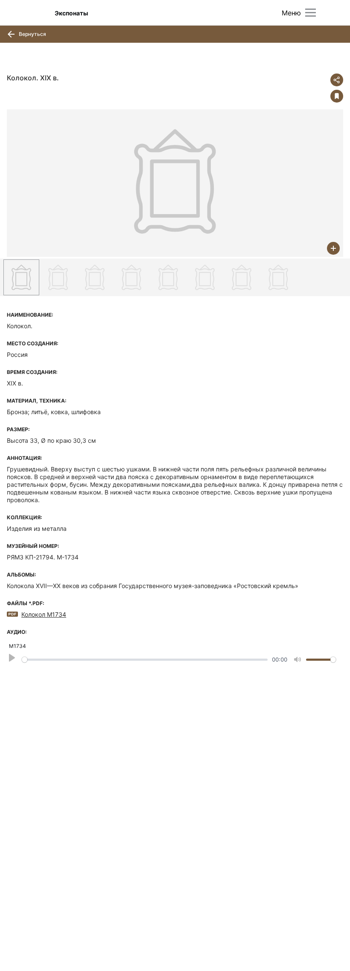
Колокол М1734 (43, 614)
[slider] (145, 660)
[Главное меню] (310, 12)
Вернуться (32, 34)
